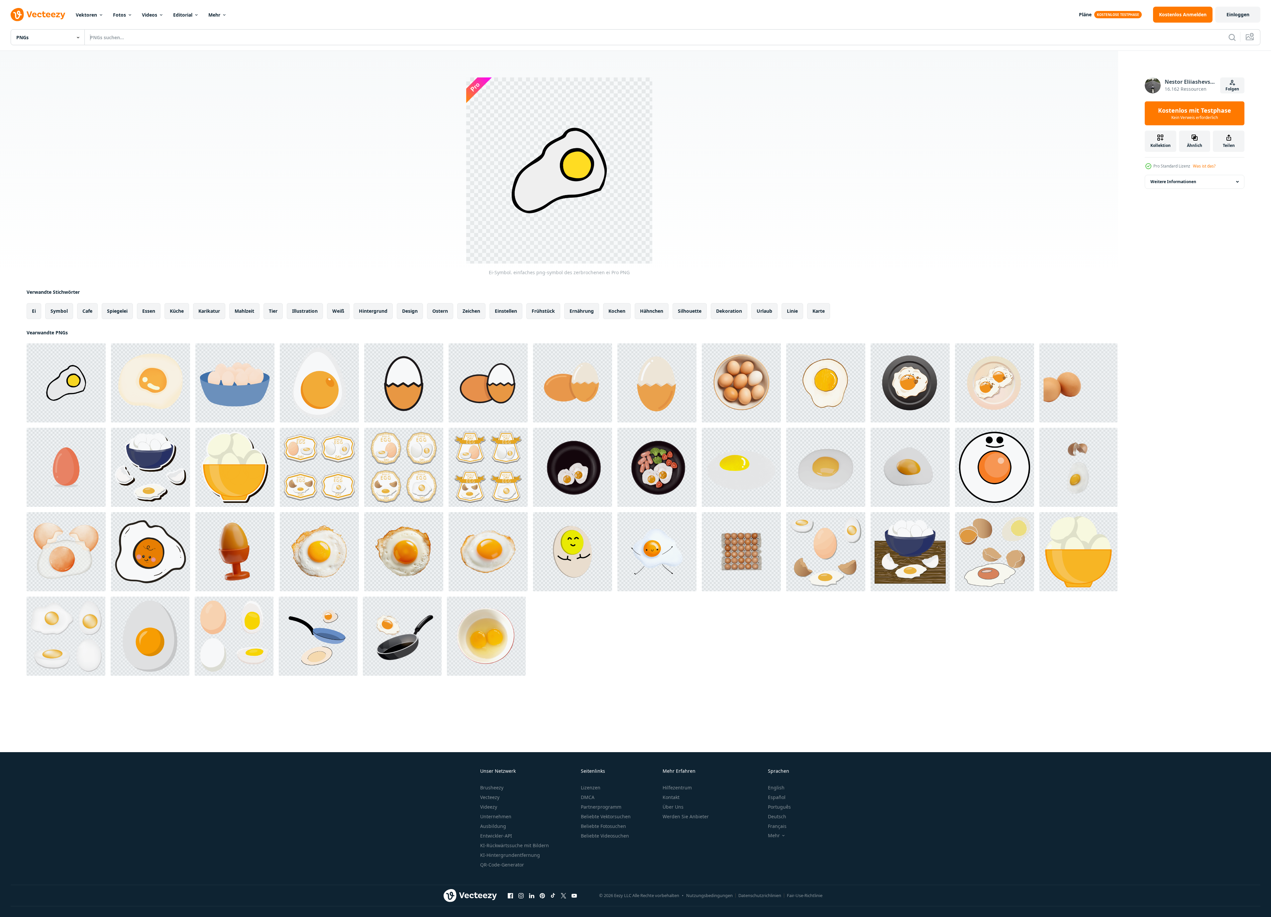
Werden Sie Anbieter (686, 816)
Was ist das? (1204, 166)
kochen (616, 311)
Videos (149, 15)
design (410, 311)
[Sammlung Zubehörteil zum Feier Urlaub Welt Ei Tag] (319, 467)
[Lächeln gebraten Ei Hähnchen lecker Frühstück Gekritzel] (994, 467)
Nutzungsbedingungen (709, 895)
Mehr (214, 15)
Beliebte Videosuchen (605, 836)
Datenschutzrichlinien (759, 895)
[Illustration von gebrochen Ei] (66, 551)
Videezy (488, 807)
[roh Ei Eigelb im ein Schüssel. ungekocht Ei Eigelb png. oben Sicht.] (486, 636)
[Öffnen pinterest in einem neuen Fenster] (542, 895)
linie (792, 311)
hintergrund (373, 311)
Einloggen (1237, 14)
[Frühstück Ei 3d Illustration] (234, 551)
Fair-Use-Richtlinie (804, 895)
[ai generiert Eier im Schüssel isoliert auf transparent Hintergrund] (741, 382)
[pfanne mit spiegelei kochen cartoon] (318, 636)
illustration (305, 311)
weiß (338, 311)
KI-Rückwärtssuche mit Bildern (514, 845)
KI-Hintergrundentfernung (510, 855)
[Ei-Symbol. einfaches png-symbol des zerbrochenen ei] (66, 382)
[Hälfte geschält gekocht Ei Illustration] (403, 382)
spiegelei (117, 311)
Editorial (182, 15)
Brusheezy (491, 787)
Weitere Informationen (1173, 181)
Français (777, 826)
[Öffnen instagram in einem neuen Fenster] (521, 895)
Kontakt (671, 797)
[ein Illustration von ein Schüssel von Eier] (234, 382)
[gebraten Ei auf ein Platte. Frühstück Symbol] (910, 382)
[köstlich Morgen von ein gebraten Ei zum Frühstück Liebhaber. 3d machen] (825, 467)
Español (777, 797)
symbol (59, 311)
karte (818, 311)
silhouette (689, 311)
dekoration (729, 311)
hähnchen (651, 311)
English (776, 787)
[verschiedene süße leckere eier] (825, 551)
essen (148, 311)
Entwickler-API (496, 836)
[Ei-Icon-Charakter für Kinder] (572, 551)
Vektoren (86, 15)
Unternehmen (495, 816)
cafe (87, 311)
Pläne (1085, 14)
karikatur (209, 311)
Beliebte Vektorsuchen (606, 816)
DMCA (587, 797)
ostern (440, 311)
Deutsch (777, 816)
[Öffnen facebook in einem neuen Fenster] (510, 895)
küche (177, 311)
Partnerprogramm (601, 807)
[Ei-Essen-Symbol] (150, 636)
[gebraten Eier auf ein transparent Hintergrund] (150, 382)
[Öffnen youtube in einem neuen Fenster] (574, 895)
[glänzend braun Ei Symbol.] (66, 467)
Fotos (119, 15)
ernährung (582, 311)
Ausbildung (493, 826)
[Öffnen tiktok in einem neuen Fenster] (553, 895)
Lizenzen (590, 787)
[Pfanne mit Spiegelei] (402, 636)
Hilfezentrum (677, 787)
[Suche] (1232, 37)
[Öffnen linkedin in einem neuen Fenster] (531, 895)
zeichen (471, 311)
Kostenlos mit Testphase (1194, 113)
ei (34, 311)
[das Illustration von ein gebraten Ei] (150, 551)
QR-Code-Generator (502, 864)
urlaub (764, 311)
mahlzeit (244, 311)
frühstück (543, 311)
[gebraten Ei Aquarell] (825, 382)
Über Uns (673, 807)
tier (273, 311)
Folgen (1232, 89)
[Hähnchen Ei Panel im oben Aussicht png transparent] (741, 551)
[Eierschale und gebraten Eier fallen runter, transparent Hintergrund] (1078, 467)
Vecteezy (489, 797)
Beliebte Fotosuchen (603, 826)
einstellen (506, 311)
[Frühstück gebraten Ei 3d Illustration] (910, 467)
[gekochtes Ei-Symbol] (319, 382)
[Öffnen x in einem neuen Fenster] (563, 895)
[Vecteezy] (38, 14)
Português (779, 807)
